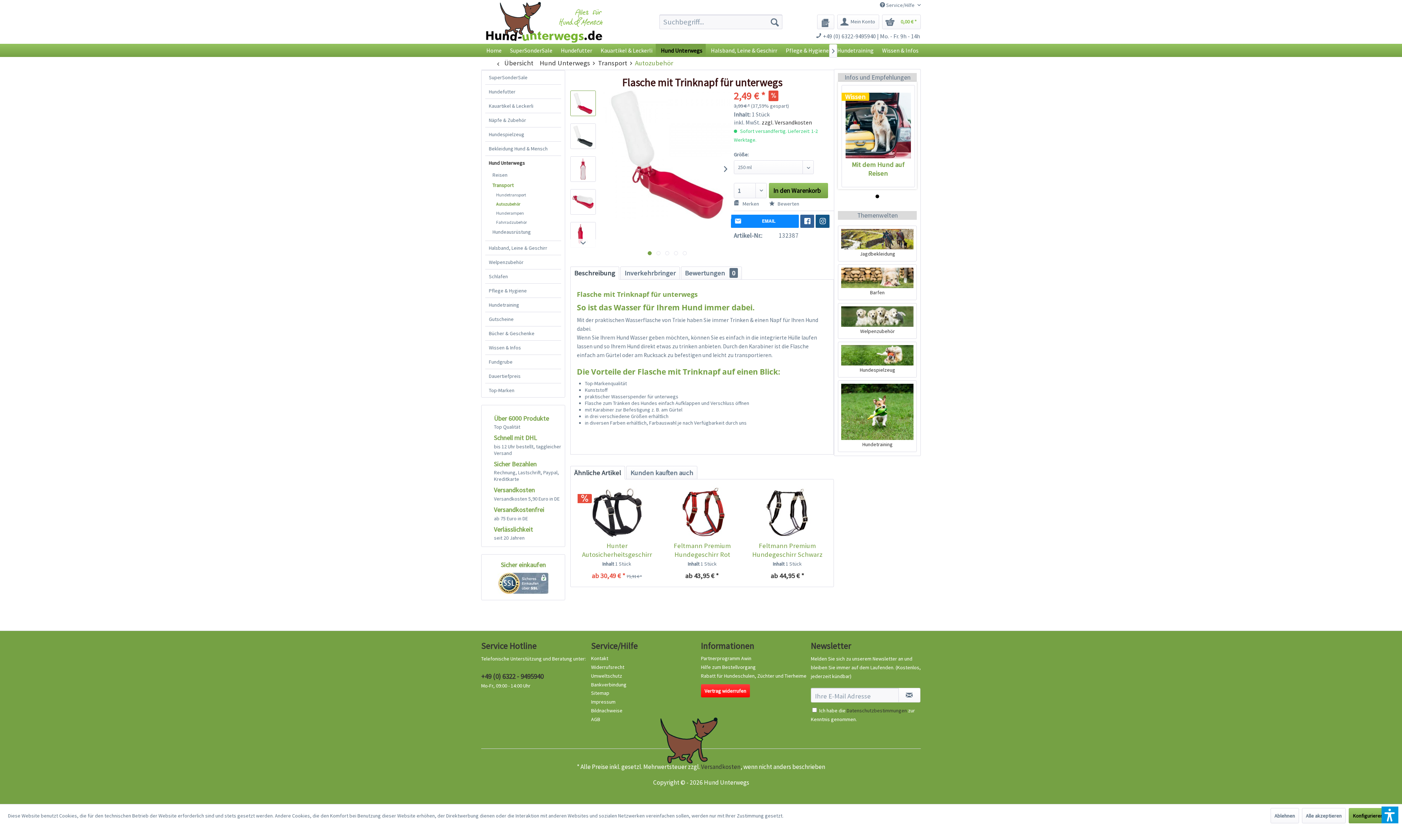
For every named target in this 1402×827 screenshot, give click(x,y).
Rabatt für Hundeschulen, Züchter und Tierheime (754, 676)
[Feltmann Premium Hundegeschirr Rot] (702, 512)
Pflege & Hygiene (508, 290)
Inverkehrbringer (650, 273)
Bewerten (788, 203)
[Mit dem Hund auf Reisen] (878, 125)
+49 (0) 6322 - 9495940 (512, 676)
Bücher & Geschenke (512, 333)
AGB (595, 719)
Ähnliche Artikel (597, 472)
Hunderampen (510, 213)
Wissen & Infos (505, 347)
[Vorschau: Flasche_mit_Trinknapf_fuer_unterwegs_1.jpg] (583, 103)
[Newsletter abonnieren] (909, 695)
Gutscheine (501, 319)
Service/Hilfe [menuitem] (900, 5)
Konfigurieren (1368, 815)
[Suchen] (774, 22)
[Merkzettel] (825, 22)
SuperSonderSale (508, 77)
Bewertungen (710, 273)
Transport (503, 185)
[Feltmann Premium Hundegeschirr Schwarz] (787, 512)
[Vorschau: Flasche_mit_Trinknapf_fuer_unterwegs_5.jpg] (583, 235)
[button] (1390, 815)
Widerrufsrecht (607, 667)
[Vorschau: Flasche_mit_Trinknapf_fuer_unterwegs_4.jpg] (583, 202)
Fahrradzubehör (511, 222)
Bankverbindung (609, 684)
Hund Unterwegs (507, 163)
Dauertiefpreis (505, 376)
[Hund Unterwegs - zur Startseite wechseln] (544, 28)
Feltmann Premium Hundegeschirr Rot (702, 550)
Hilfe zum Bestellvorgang (728, 667)
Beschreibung (594, 273)
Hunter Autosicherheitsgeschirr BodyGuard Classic (617, 550)
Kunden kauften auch (662, 472)
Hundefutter (502, 91)
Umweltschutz (606, 676)
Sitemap (600, 693)
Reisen (500, 175)
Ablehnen (1285, 815)
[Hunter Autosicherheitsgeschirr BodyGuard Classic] (617, 512)
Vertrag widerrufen (725, 691)
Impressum (603, 701)
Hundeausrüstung (512, 232)
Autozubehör (508, 204)
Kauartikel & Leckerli (511, 106)
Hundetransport (511, 195)
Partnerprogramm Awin (726, 658)
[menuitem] (720, 22)
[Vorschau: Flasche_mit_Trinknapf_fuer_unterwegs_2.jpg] (583, 136)
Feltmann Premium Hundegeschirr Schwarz (787, 550)
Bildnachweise (607, 710)
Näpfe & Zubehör (507, 120)
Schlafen (498, 276)
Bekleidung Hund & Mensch (518, 148)
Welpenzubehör (506, 262)
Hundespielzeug (506, 134)
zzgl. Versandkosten (787, 122)
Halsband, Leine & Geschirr (518, 248)
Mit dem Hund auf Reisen (878, 168)
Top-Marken (501, 390)
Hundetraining (504, 305)
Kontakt (599, 658)
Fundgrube (501, 362)
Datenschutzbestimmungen (877, 710)
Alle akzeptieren (1324, 815)
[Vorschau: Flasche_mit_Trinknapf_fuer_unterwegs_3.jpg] (583, 169)
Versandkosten (720, 767)
